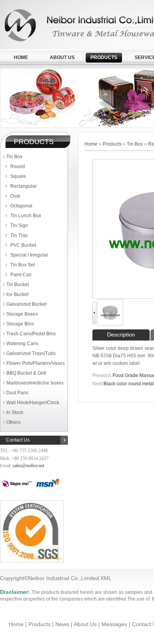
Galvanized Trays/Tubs (31, 353)
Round (17, 166)
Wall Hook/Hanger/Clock (32, 402)
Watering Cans (22, 343)
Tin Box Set (22, 265)
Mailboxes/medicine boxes (35, 383)
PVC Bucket (23, 245)
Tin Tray (19, 235)
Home (21, 57)
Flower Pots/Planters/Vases (35, 363)
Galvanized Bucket (26, 304)
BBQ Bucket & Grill (26, 373)
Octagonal (21, 206)
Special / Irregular (29, 255)
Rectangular (23, 186)
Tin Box (14, 156)
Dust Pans (17, 393)
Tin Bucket (17, 284)
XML (106, 578)
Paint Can (21, 274)
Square (18, 176)
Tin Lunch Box (25, 215)
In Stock (14, 412)
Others (13, 422)
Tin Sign (19, 225)
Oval (15, 196)
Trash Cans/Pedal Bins (31, 333)
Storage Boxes (22, 314)
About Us (62, 57)
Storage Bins (20, 324)
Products (103, 57)
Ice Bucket (17, 294)
